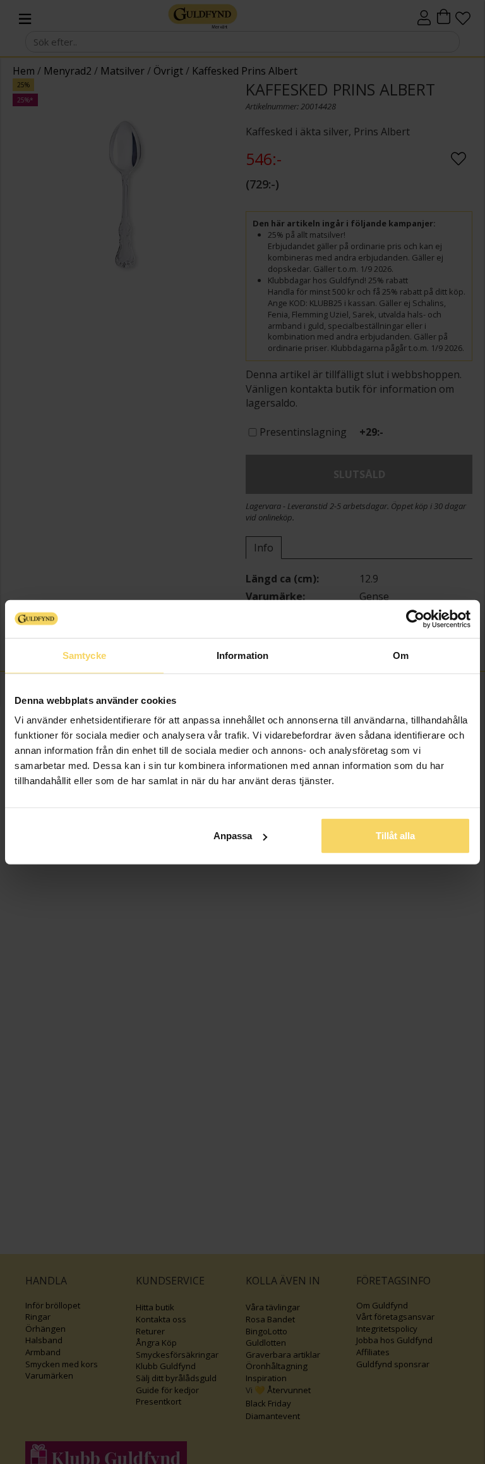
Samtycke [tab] (84, 654)
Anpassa (232, 835)
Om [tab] (401, 654)
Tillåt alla (395, 835)
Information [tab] (242, 654)
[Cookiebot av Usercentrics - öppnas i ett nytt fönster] (415, 618)
